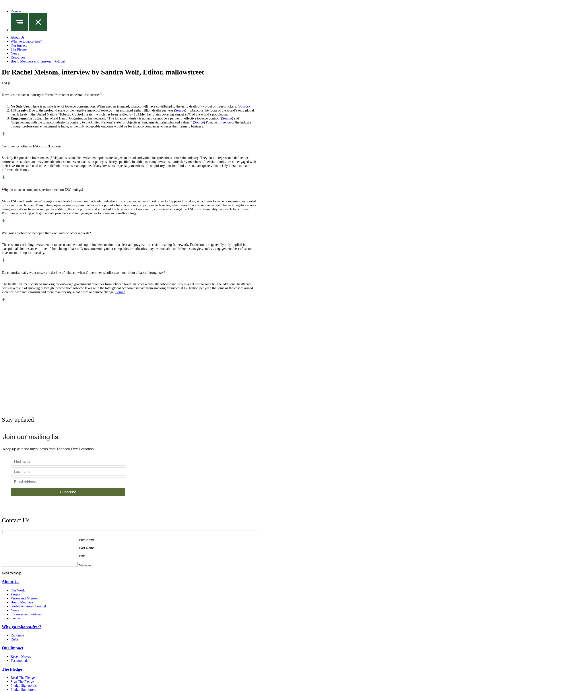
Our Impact (19, 45)
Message (85, 565)
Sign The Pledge (22, 681)
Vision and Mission (24, 598)
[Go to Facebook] (148, 408)
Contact (16, 618)
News (15, 53)
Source (244, 106)
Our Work (18, 590)
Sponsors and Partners (26, 614)
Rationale (17, 635)
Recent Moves (21, 656)
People (15, 594)
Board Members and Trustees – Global (38, 61)
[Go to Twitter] (134, 343)
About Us (17, 37)
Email (83, 556)
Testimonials (19, 660)
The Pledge (19, 49)
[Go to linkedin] (133, 375)
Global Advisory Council (28, 606)
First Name (87, 540)
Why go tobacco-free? (26, 41)
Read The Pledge (23, 677)
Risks (14, 639)
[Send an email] (25, 311)
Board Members (22, 602)
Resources (18, 57)
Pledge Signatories (24, 685)
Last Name (86, 548)
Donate (16, 11)
